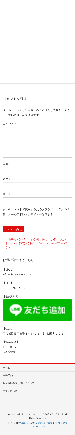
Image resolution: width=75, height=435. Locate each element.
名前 (6, 163)
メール (8, 178)
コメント (9, 123)
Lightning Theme (44, 422)
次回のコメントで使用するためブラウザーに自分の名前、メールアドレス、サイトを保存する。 (36, 211)
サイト (7, 194)
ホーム (6, 367)
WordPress (25, 422)
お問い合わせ (10, 390)
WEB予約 (8, 375)
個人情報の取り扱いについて (18, 383)
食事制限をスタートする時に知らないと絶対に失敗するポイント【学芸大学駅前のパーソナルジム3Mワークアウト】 (36, 243)
